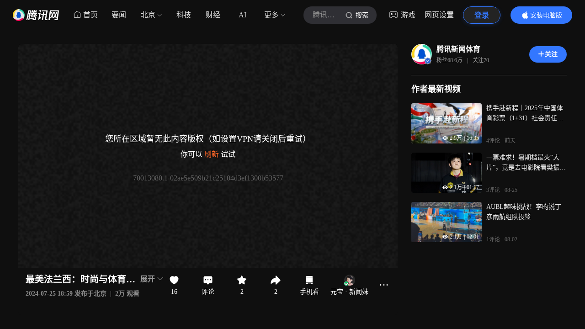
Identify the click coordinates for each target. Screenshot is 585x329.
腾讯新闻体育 (458, 49)
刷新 (211, 154)
